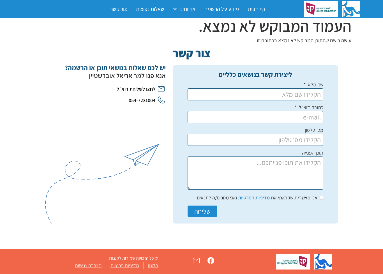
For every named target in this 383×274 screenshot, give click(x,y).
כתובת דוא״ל (310, 107)
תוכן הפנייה (312, 153)
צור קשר (118, 9)
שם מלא (315, 85)
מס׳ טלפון (314, 130)
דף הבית (257, 9)
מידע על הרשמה (221, 9)
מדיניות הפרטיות (254, 197)
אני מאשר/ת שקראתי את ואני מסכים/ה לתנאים (257, 197)
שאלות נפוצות (150, 9)
